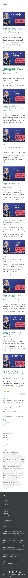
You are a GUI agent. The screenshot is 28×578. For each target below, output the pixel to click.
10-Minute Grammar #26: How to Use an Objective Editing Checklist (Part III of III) (14, 371)
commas (22, 457)
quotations (5, 480)
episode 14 (5, 464)
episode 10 (22, 461)
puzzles (20, 477)
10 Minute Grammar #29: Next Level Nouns (12, 257)
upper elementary (7, 484)
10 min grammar (14, 452)
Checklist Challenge (15, 457)
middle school (6, 468)
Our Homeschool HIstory (9, 431)
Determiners (21, 459)
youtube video (10, 487)
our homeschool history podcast (9, 471)
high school (20, 464)
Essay (10, 464)
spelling (16, 480)
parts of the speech (20, 473)
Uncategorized (15, 299)
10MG (14, 454)
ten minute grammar (15, 482)
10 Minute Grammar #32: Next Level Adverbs (12, 145)
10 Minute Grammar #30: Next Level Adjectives (12, 220)
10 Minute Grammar (8, 422)
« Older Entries (6, 391)
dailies (16, 459)
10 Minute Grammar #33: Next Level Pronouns (12, 106)
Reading (5, 435)
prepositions (14, 475)
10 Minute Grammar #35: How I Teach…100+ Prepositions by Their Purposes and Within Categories (14, 30)
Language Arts (19, 466)
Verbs (13, 484)
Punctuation (5, 477)
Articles (4, 424)
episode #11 (16, 461)
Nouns (11, 468)
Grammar (5, 426)
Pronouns (21, 475)
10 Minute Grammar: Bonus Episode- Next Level (13, 332)
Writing (4, 446)
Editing (4, 461)
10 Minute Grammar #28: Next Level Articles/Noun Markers (12, 296)
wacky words (18, 484)
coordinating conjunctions (8, 459)
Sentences (11, 480)
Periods (4, 475)
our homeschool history (19, 468)
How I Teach (6, 428)
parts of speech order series (9, 473)
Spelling (5, 437)
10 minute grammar (7, 454)
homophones (6, 466)
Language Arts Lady (9, 32)
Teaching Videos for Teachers (10, 442)
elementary (10, 461)
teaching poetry (6, 482)
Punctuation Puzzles (7, 433)
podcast (9, 475)
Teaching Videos (7, 440)
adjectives (19, 454)
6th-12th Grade (6, 452)
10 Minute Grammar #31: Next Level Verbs (12, 183)
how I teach (12, 466)
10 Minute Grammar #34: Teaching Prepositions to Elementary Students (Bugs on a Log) (13, 69)
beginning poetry (6, 457)
